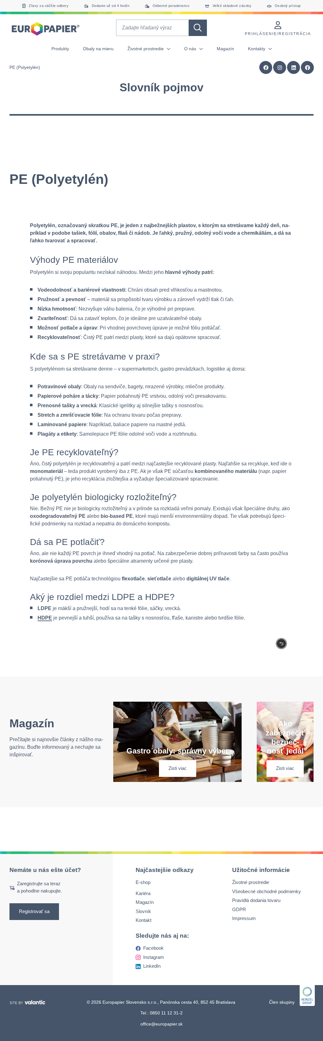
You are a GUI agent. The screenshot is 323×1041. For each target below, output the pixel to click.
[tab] (161, 112)
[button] (307, 67)
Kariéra (143, 893)
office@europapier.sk (161, 1023)
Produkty (60, 48)
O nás (190, 48)
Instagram (153, 956)
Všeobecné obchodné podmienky (266, 891)
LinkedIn (152, 966)
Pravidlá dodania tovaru (256, 900)
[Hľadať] (198, 28)
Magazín (225, 48)
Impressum (244, 918)
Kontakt (143, 920)
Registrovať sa (34, 911)
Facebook (153, 948)
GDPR (239, 909)
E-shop (143, 882)
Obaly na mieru (98, 48)
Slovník (143, 911)
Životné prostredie (146, 48)
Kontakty (257, 48)
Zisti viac (177, 768)
